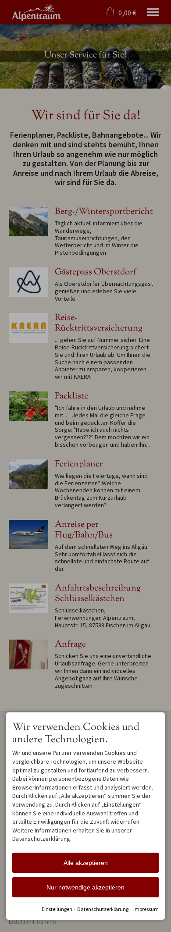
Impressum (146, 909)
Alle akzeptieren (86, 862)
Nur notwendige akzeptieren (85, 887)
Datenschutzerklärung (102, 909)
